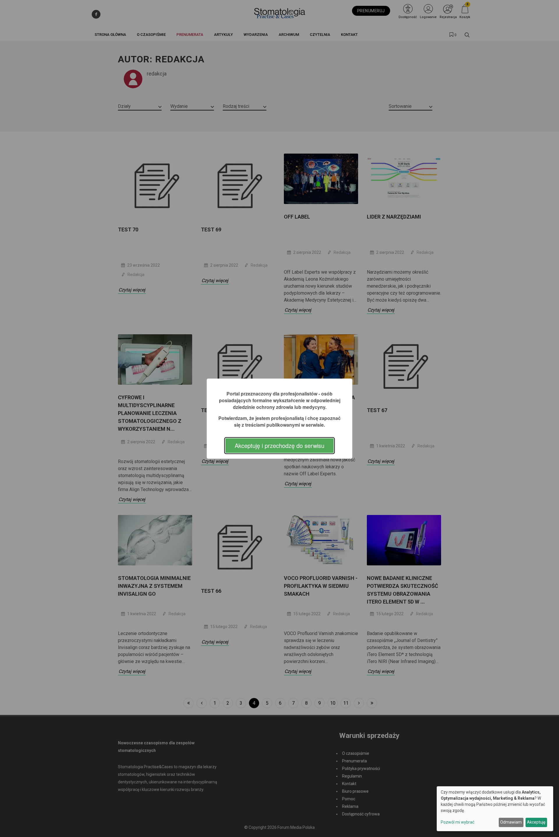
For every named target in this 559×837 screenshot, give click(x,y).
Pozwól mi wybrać (457, 822)
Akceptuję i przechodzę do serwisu (279, 445)
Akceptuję (536, 822)
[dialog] (495, 808)
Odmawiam (511, 822)
